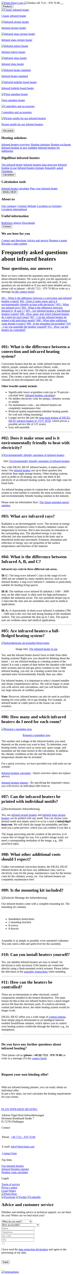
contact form (39, 1058)
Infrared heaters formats (31, 167)
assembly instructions (36, 971)
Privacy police (9, 1187)
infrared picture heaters (24, 814)
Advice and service (37, 240)
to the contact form (22, 291)
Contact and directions (13, 240)
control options (57, 1016)
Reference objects (11, 222)
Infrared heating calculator (39, 395)
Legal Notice (8, 1190)
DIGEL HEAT (9, 192)
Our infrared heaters (12, 1165)
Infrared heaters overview (15, 144)
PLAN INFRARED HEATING (19, 1109)
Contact (7, 226)
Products (7, 6)
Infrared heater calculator (15, 188)
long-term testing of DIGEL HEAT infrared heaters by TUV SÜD (40, 419)
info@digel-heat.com (22, 1146)
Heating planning (40, 144)
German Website (27, 206)
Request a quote (58, 240)
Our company (9, 206)
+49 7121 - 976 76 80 (23, 1137)
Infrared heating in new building (19, 147)
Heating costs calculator (14, 1172)
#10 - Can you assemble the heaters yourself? (36, 325)
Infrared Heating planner (15, 1169)
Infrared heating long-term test (40, 164)
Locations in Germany (49, 206)
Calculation (8, 174)
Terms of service (10, 1184)
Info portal (8, 130)
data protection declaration (33, 1249)
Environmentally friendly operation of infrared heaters (40, 461)
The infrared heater (12, 164)
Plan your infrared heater (44, 188)
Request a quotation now (36, 735)
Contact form (9, 1153)
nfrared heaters (22, 470)
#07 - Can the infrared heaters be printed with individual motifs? (34, 319)
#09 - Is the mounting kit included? (46, 323)
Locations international (14, 209)
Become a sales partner (14, 243)
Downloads (28, 222)
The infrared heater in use (43, 649)
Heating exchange (61, 144)
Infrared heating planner (14, 782)
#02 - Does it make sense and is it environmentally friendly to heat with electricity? (29, 303)
